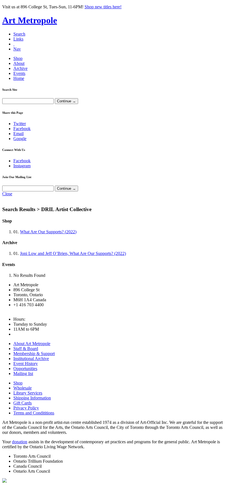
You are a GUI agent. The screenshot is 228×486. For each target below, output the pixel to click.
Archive (20, 68)
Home (18, 78)
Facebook (22, 128)
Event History (25, 363)
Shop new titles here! (103, 6)
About (18, 63)
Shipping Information (32, 398)
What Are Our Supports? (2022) (48, 231)
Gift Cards (22, 403)
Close (7, 193)
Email (18, 133)
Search (19, 34)
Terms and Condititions (33, 413)
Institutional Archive (31, 358)
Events (19, 73)
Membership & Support (34, 353)
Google (19, 138)
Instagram (22, 165)
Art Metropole (29, 20)
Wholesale (22, 388)
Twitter (19, 123)
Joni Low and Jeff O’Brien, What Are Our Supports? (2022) (73, 253)
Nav (17, 49)
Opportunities (25, 368)
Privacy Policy (26, 408)
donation (19, 441)
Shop (18, 58)
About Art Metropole (31, 343)
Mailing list (23, 373)
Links (18, 39)
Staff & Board (25, 348)
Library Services (27, 393)
